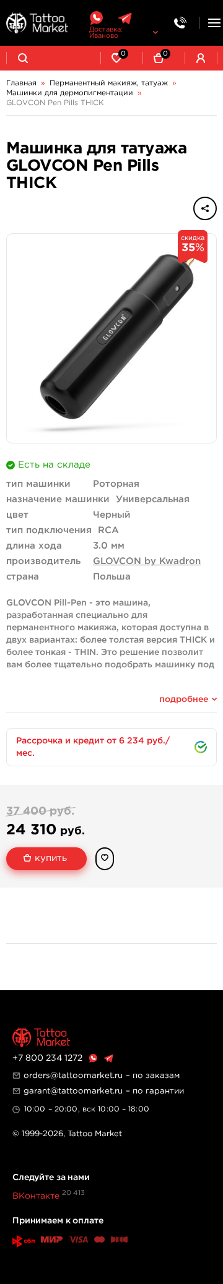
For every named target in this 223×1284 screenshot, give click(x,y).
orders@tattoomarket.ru (73, 1075)
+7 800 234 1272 (47, 1058)
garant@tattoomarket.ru (73, 1091)
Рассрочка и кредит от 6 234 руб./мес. (93, 747)
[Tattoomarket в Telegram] (125, 18)
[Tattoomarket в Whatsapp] (96, 18)
